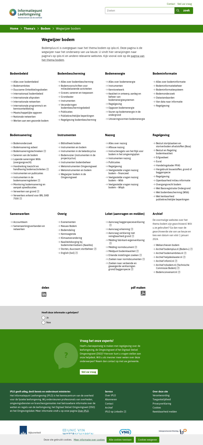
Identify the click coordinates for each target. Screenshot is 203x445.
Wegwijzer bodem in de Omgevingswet (73, 176)
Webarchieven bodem (167, 245)
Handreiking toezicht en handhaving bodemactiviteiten (31, 168)
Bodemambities (21, 85)
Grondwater (67, 96)
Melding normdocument (122, 247)
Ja (47, 317)
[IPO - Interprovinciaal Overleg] (173, 432)
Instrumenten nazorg (119, 158)
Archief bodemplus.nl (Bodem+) (174, 249)
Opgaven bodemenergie (121, 107)
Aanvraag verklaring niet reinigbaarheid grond (121, 235)
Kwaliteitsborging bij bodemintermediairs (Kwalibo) (77, 243)
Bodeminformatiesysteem (169, 89)
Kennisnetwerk (116, 89)
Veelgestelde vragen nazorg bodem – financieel (123, 172)
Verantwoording (161, 395)
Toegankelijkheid (162, 399)
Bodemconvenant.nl (168, 272)
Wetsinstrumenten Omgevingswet (79, 166)
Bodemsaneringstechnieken (29, 151)
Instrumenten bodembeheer (76, 162)
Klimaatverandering (71, 238)
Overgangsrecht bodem (168, 184)
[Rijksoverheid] (30, 432)
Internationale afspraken (26, 97)
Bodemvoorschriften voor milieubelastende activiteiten (76, 87)
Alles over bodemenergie (121, 81)
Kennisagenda (68, 234)
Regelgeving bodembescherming (78, 119)
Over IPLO (83, 410)
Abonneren (111, 399)
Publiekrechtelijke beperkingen (77, 115)
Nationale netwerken (24, 116)
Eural (159, 161)
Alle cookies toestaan (120, 439)
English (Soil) (69, 253)
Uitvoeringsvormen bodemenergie (126, 119)
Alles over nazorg (117, 143)
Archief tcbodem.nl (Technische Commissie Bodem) (172, 267)
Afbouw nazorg (116, 147)
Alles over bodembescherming (77, 81)
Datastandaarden (165, 97)
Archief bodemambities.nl (171, 253)
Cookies (157, 407)
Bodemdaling (68, 230)
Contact (171, 4)
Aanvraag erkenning (120, 229)
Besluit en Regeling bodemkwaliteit (166, 152)
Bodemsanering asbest (25, 147)
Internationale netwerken (26, 101)
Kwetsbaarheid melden (165, 411)
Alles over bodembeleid (25, 81)
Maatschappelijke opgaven (27, 112)
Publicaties (67, 111)
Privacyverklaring (162, 403)
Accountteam (20, 222)
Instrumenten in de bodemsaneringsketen (26, 179)
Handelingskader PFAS (168, 165)
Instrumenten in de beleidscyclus (78, 151)
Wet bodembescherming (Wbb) (172, 192)
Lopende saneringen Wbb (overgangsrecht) (27, 161)
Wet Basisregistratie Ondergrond (173, 188)
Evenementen (68, 222)
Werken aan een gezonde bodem (31, 120)
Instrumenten (68, 100)
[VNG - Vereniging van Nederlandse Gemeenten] (125, 432)
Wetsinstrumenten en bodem (76, 170)
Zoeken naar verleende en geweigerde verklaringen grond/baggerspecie (122, 266)
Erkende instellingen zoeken (125, 255)
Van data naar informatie (169, 101)
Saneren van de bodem (25, 155)
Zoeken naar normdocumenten (126, 259)
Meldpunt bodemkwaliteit (123, 251)
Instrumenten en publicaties (28, 173)
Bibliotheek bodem (71, 143)
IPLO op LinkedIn (115, 411)
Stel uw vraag (184, 4)
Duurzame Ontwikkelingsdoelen (30, 89)
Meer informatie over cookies (89, 439)
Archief (109, 407)
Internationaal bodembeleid (28, 93)
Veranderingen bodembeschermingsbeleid (75, 106)
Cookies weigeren (147, 439)
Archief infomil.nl (166, 261)
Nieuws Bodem (69, 226)
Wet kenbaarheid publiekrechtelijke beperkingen (172, 198)
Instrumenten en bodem (73, 147)
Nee (48, 322)
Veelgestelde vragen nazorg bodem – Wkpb (123, 186)
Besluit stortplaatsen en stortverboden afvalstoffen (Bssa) (173, 145)
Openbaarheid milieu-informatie (173, 180)
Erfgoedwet (162, 157)
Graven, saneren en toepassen (77, 92)
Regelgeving (115, 104)
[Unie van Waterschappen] (78, 432)
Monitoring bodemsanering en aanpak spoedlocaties (29, 186)
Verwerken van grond (26, 191)
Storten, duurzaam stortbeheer (78, 249)
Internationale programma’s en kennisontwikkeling (29, 107)
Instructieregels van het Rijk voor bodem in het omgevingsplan (125, 153)
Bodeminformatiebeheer (169, 85)
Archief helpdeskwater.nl (170, 257)
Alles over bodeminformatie (171, 81)
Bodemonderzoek (165, 93)
